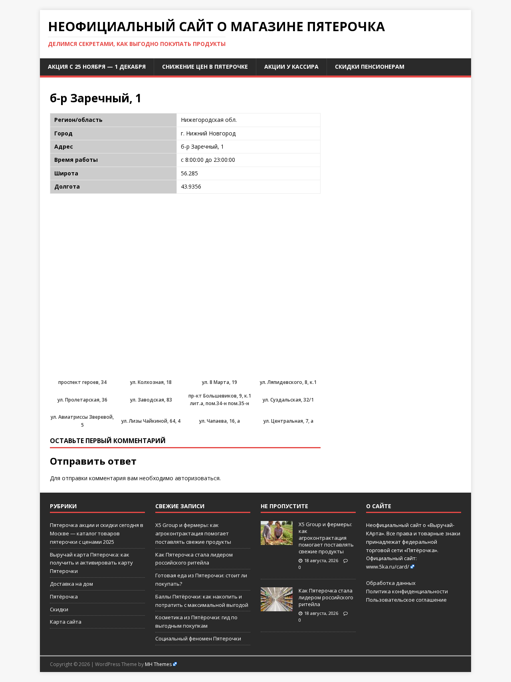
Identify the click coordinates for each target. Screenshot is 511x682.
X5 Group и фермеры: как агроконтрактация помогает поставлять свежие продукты (193, 533)
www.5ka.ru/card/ (387, 566)
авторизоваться (197, 478)
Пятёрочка (64, 596)
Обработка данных (391, 583)
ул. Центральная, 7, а (288, 421)
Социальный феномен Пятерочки (198, 638)
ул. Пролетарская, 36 (82, 399)
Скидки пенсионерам (369, 66)
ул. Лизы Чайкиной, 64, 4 (150, 421)
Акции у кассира (291, 66)
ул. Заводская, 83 (151, 399)
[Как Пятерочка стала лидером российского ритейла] (277, 606)
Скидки (59, 609)
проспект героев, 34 (82, 382)
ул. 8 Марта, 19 (219, 382)
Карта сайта (65, 621)
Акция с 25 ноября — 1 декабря (97, 66)
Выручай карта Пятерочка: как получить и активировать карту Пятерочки (91, 563)
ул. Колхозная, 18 (151, 382)
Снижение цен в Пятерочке (205, 66)
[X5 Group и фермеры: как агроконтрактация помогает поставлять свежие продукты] (277, 540)
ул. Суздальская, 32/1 (288, 399)
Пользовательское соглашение (406, 599)
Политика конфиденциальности (407, 591)
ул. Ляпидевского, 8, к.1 (288, 382)
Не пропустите (284, 506)
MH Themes (158, 664)
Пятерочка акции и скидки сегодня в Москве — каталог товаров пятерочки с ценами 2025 (96, 533)
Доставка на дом (71, 583)
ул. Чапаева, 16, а (219, 421)
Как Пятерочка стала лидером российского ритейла (326, 597)
